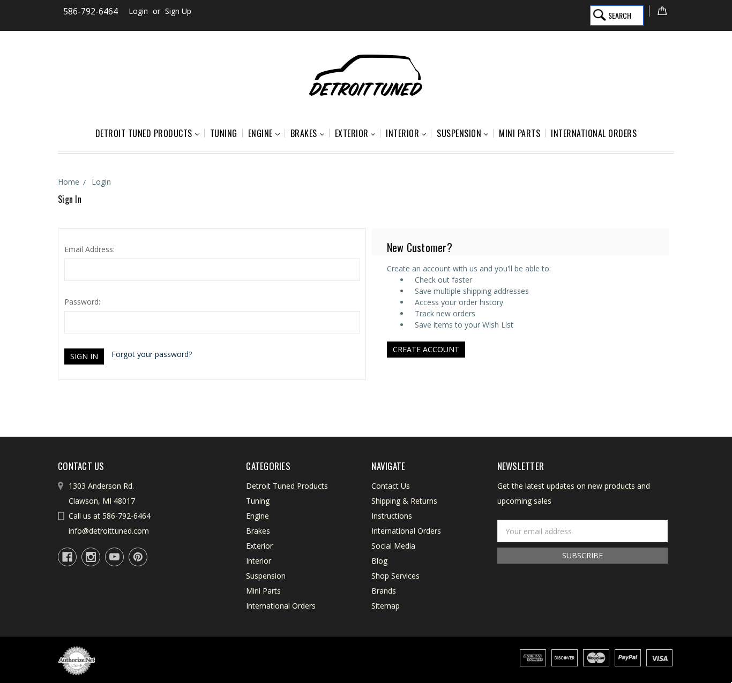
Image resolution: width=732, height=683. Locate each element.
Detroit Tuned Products (143, 133)
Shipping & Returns (404, 501)
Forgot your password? (151, 354)
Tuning (223, 133)
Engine (260, 133)
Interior (402, 133)
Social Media (393, 546)
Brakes (303, 133)
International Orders (594, 133)
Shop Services (395, 576)
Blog (379, 561)
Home (68, 182)
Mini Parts (519, 133)
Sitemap (385, 606)
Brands (383, 591)
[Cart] (661, 11)
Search (619, 15)
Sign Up (178, 11)
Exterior (352, 133)
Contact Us (390, 486)
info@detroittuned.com (109, 531)
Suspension (459, 133)
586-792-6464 (90, 11)
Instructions (391, 516)
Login (138, 11)
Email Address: (89, 249)
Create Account (426, 349)
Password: (82, 302)
